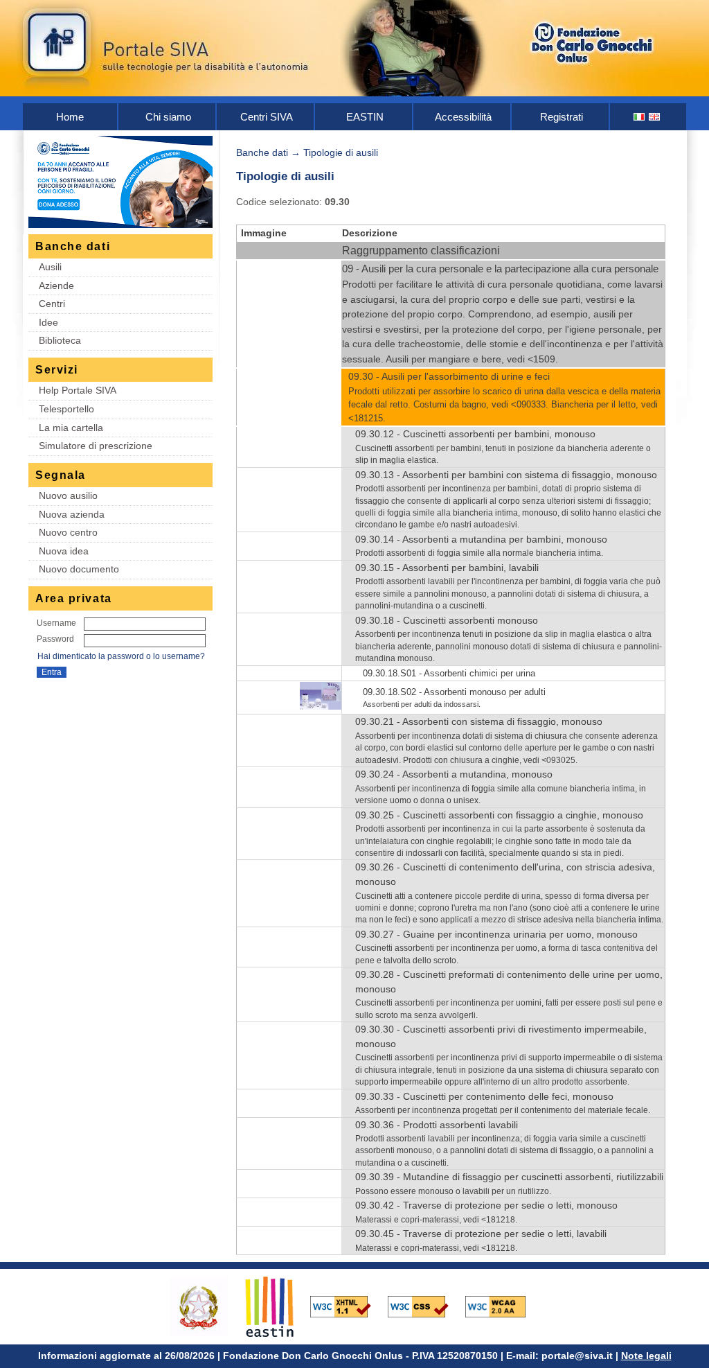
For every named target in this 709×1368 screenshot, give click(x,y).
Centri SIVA (266, 117)
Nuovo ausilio (68, 495)
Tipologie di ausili (340, 152)
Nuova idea (64, 550)
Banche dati (262, 152)
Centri (52, 303)
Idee (48, 322)
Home (70, 117)
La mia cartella (71, 427)
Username (56, 623)
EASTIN (365, 117)
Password (55, 639)
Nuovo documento (79, 569)
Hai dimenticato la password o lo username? (121, 656)
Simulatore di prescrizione (95, 445)
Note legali (646, 1355)
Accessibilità (463, 117)
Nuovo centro (68, 532)
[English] (655, 116)
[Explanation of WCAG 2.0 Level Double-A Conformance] (502, 1306)
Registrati (561, 117)
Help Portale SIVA (77, 390)
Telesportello (66, 408)
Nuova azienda (72, 514)
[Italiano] (640, 116)
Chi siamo (168, 117)
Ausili (50, 266)
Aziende (56, 285)
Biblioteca (60, 340)
